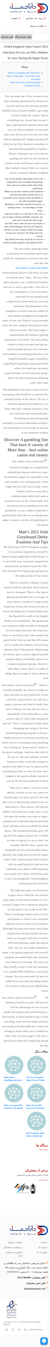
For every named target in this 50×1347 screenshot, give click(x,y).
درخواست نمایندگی (12, 1247)
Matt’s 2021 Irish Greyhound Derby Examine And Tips (25, 84)
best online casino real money (32, 267)
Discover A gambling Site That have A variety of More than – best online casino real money (23, 76)
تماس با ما (42, 1252)
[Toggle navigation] (46, 36)
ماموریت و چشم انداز (14, 1254)
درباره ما (43, 1247)
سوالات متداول (14, 1242)
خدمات (43, 1242)
